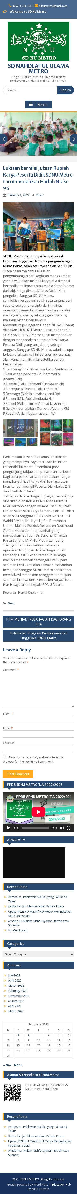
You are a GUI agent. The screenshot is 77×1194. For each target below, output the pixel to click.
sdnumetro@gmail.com (53, 5)
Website (8, 743)
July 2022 (14, 975)
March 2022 (16, 985)
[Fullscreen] (69, 828)
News (11, 603)
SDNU (40, 195)
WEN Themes (40, 1189)
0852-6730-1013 (22, 5)
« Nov (7, 1065)
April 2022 (14, 980)
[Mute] (62, 828)
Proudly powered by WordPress (27, 1184)
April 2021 (14, 1006)
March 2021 (16, 1011)
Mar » (18, 1065)
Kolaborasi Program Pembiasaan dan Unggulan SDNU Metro (38, 635)
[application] (38, 812)
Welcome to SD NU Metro (28, 11)
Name (8, 714)
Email (8, 728)
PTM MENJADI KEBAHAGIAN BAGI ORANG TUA (38, 621)
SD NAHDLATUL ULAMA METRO (38, 69)
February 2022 (17, 991)
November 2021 (19, 996)
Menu (42, 104)
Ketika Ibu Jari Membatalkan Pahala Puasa (36, 906)
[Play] (8, 828)
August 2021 (16, 1001)
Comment (11, 670)
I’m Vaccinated (17, 930)
